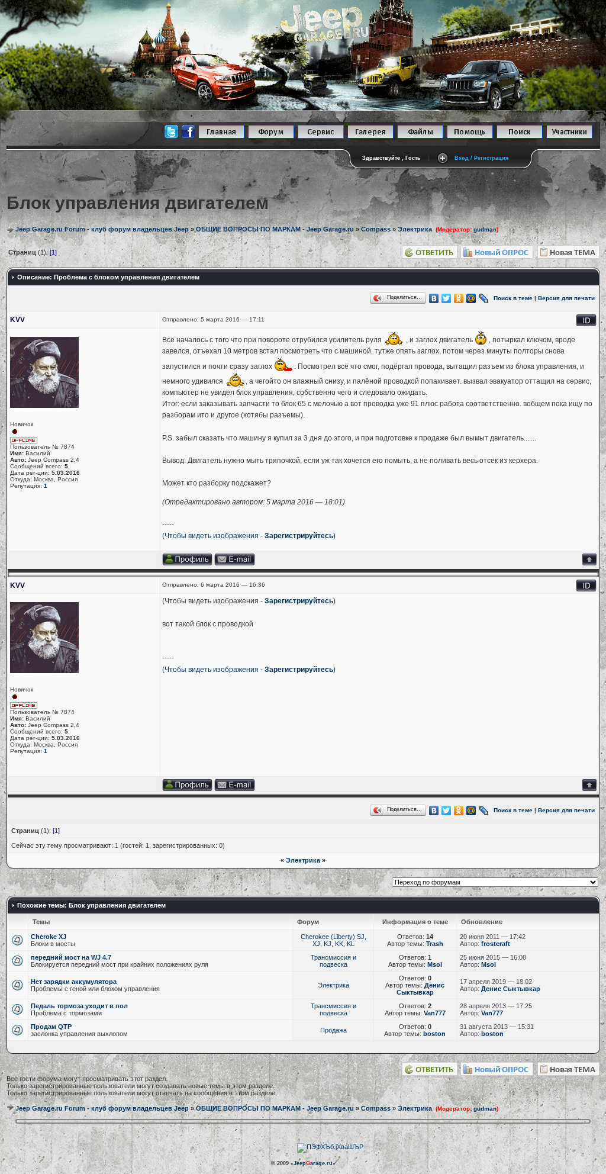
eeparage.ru (313, 1163)
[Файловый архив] (420, 136)
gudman (485, 229)
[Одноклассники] (459, 298)
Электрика (415, 229)
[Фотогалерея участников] (370, 136)
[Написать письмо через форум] (234, 563)
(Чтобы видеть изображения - (213, 536)
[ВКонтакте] (434, 298)
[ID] (586, 324)
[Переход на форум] (271, 136)
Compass (376, 229)
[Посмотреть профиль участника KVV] (187, 563)
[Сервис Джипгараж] (321, 136)
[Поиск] (520, 136)
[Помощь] (470, 136)
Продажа (333, 1030)
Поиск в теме (513, 297)
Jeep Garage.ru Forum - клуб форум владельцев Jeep (102, 229)
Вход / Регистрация (481, 158)
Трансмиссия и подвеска (333, 961)
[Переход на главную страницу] (221, 136)
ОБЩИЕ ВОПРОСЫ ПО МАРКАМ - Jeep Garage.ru (275, 229)
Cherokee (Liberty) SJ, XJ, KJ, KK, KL (333, 940)
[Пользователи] (569, 136)
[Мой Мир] (471, 298)
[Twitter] (446, 298)
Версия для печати (566, 297)
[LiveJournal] (484, 298)
